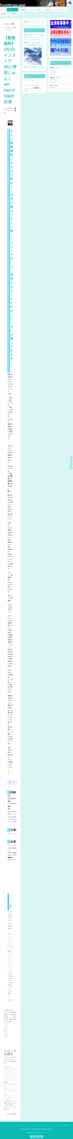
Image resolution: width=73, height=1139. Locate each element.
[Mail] (71, 464)
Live (9, 819)
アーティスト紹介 (31, 1125)
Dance (32, 83)
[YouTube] (71, 461)
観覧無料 (15, 821)
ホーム (6, 1125)
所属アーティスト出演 (14, 814)
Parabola (36, 1132)
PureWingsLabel (12, 5)
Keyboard (37, 81)
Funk (40, 85)
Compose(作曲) (34, 85)
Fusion (39, 90)
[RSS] (71, 468)
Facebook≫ (53, 72)
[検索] (43, 22)
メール (9, 958)
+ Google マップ (16, 855)
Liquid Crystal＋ (28, 88)
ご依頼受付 (22, 1125)
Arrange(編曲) (27, 85)
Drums (41, 83)
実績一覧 (59, 1125)
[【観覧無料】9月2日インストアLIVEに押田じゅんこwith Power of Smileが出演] (10, 122)
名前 (10, 951)
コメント (10, 935)
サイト (9, 966)
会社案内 (65, 1125)
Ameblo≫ (53, 70)
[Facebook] (71, 457)
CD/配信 (40, 1125)
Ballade (38, 83)
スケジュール (13, 1125)
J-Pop (31, 90)
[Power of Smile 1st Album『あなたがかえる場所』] (33, 64)
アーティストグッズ (49, 1125)
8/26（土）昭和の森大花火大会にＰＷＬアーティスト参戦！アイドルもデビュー (6, 1023)
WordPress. (43, 1132)
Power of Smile (15, 819)
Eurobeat (26, 81)
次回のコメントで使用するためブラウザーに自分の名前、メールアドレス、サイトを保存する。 (10, 1105)
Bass (43, 85)
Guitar (28, 83)
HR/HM (34, 90)
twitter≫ (52, 74)
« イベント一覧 (9, 24)
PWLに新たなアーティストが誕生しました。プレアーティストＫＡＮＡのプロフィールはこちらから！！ (34, 37)
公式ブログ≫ (54, 79)
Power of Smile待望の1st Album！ (35, 67)
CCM (35, 83)
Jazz (37, 90)
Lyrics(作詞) (31, 81)
